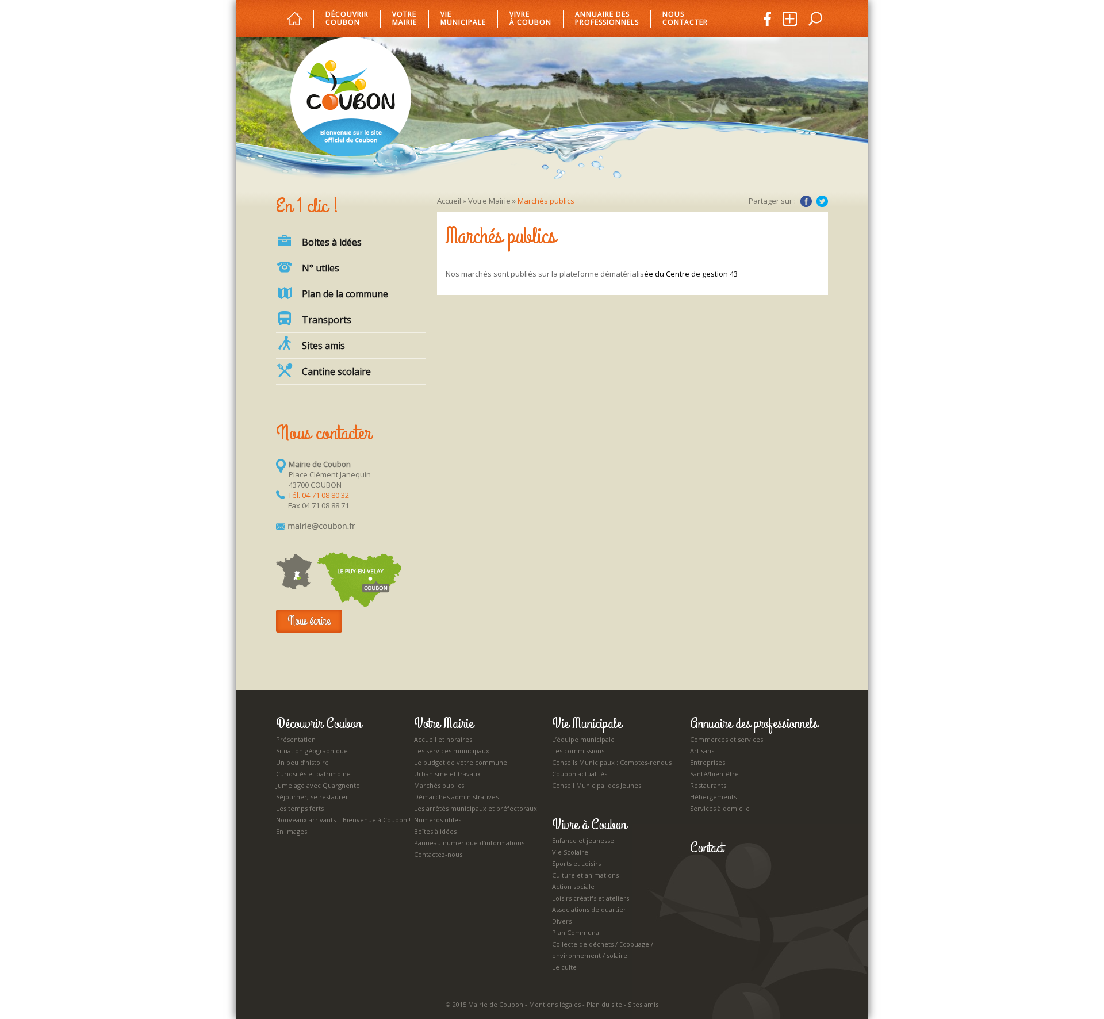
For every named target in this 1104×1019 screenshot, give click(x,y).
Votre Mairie (489, 201)
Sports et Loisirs (576, 863)
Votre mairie (404, 18)
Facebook (806, 201)
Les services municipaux (451, 750)
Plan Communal (576, 932)
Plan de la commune (345, 294)
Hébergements (713, 796)
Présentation (296, 739)
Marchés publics (439, 785)
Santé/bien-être (714, 773)
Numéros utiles (437, 819)
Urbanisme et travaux (447, 773)
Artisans (702, 750)
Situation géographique (312, 750)
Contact (706, 847)
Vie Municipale (587, 723)
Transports (326, 319)
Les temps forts (300, 808)
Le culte (564, 967)
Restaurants (708, 785)
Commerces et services (726, 739)
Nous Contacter (685, 18)
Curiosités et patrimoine (313, 773)
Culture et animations (585, 875)
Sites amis (323, 345)
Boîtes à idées (435, 831)
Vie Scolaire (570, 852)
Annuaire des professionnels (607, 18)
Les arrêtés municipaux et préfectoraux (475, 808)
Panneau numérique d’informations (469, 842)
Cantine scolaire (336, 371)
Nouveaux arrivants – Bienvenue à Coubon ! (343, 819)
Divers (562, 921)
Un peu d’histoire (302, 762)
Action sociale (573, 886)
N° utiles (320, 268)
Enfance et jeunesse (583, 840)
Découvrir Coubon (347, 18)
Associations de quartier (589, 909)
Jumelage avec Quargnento (318, 785)
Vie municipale (463, 18)
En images (291, 831)
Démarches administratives (456, 796)
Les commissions (578, 750)
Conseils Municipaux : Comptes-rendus (612, 762)
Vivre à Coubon (530, 18)
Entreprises (707, 762)
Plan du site (604, 1004)
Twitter (822, 201)
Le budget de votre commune (460, 762)
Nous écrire (309, 621)
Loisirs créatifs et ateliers (590, 898)
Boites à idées (332, 242)
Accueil (449, 201)
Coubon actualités (579, 773)
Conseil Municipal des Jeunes (596, 785)
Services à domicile (720, 808)
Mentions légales (555, 1004)
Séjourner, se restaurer (312, 796)
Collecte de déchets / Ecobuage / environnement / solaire (602, 950)
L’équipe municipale (583, 739)
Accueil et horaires (443, 739)
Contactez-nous (438, 854)
